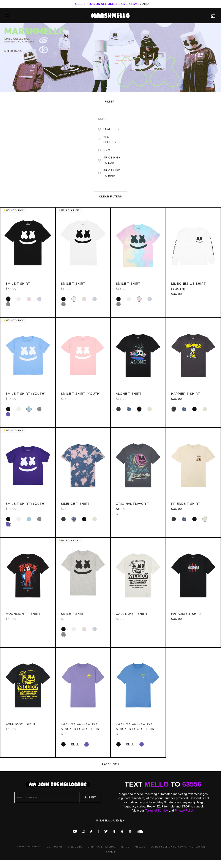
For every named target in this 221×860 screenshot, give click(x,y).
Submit (90, 797)
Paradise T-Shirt (186, 613)
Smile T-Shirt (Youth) (26, 393)
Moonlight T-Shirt (23, 613)
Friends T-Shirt (185, 503)
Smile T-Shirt (18, 283)
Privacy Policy (184, 810)
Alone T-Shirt (129, 393)
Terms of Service (156, 810)
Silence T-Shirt (75, 503)
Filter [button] (110, 101)
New (106, 149)
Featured (111, 129)
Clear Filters (110, 196)
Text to (163, 784)
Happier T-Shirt (185, 393)
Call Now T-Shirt (132, 613)
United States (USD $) (109, 820)
